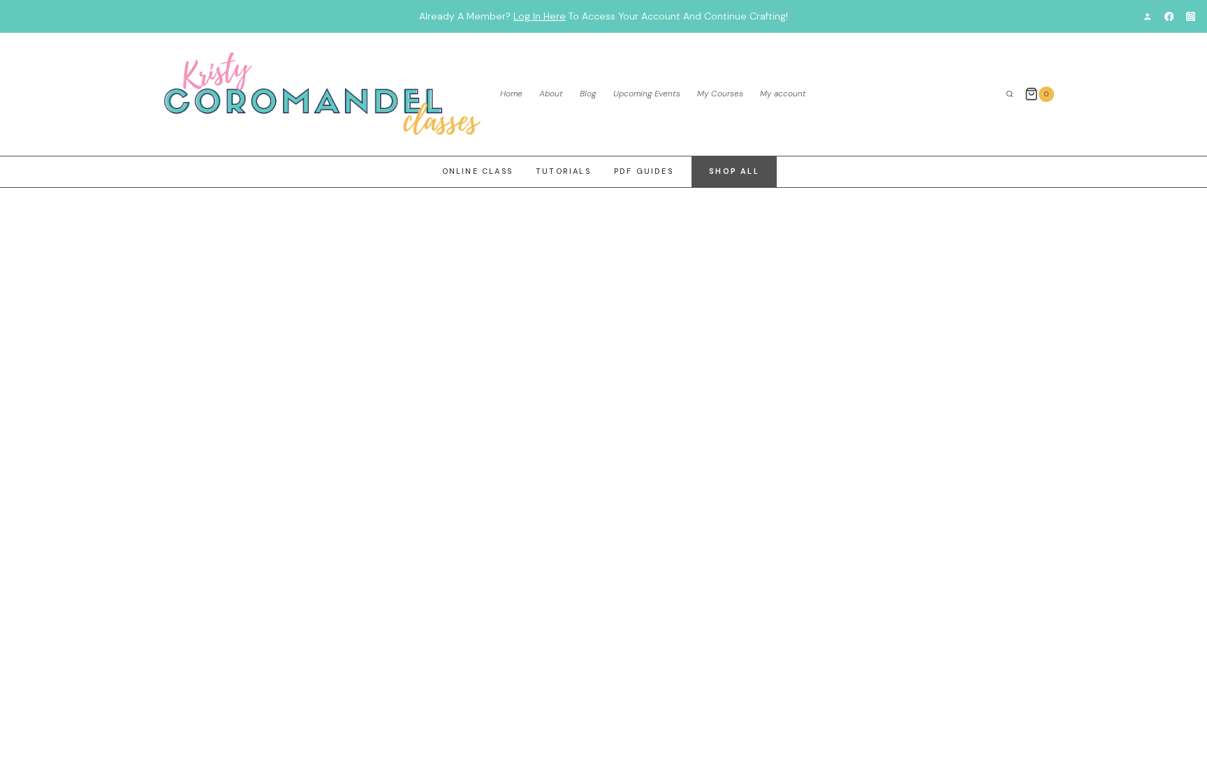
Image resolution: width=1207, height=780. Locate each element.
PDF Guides (643, 171)
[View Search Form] (1010, 94)
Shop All (734, 171)
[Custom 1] (1147, 16)
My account (783, 93)
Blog (588, 93)
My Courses (720, 93)
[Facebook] (1169, 16)
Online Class (477, 171)
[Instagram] (1190, 16)
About (551, 93)
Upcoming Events (646, 93)
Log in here (539, 16)
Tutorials (563, 171)
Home (511, 93)
